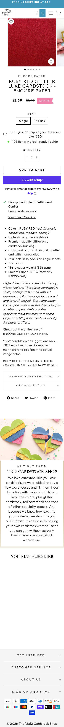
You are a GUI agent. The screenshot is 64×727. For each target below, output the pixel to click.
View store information (22, 217)
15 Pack (39, 121)
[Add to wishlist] (11, 21)
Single (23, 121)
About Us (31, 679)
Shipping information (31, 376)
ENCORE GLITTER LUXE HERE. (25, 334)
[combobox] (30, 13)
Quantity (32, 150)
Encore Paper (32, 76)
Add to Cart (20, 632)
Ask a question (31, 385)
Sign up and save (31, 691)
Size (32, 113)
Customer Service (31, 667)
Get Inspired (31, 655)
